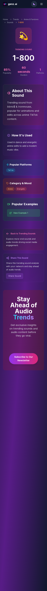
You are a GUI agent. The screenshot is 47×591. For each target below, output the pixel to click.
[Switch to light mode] (34, 4)
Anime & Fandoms (31, 19)
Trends (16, 19)
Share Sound (14, 276)
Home (5, 19)
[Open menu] (41, 4)
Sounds (10, 22)
